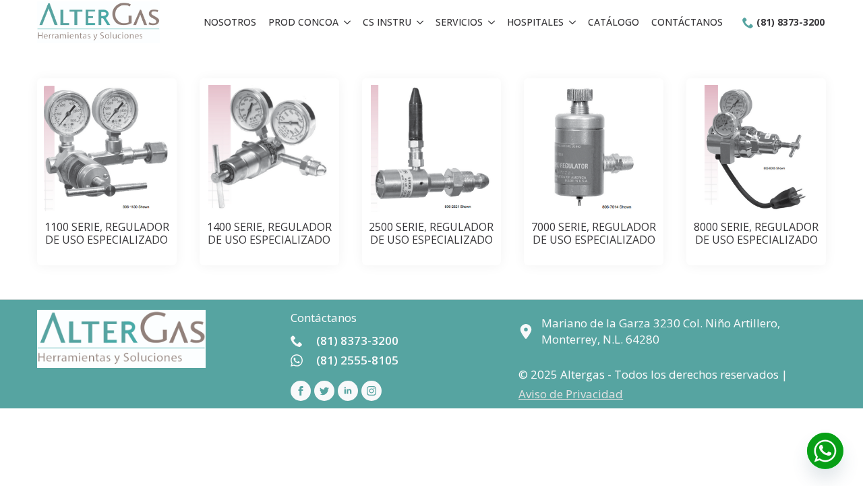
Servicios (459, 22)
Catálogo (613, 22)
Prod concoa (303, 22)
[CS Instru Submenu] (420, 22)
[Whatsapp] (825, 451)
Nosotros (230, 22)
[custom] (324, 391)
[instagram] (371, 391)
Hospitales (535, 22)
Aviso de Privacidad (570, 394)
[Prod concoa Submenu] (347, 22)
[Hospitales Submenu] (572, 22)
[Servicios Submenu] (491, 22)
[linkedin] (348, 391)
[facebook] (301, 391)
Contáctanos (687, 22)
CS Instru (387, 22)
